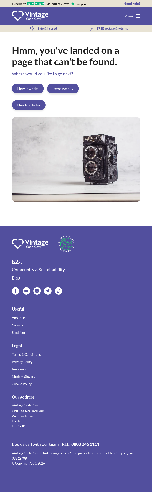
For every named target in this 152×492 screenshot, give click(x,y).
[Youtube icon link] (26, 291)
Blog (16, 278)
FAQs (17, 261)
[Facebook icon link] (15, 291)
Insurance (19, 369)
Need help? (132, 3)
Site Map (18, 333)
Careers (17, 325)
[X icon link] (48, 291)
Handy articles (28, 105)
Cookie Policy (22, 384)
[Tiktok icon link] (58, 291)
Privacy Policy (22, 362)
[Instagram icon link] (37, 291)
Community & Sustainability (38, 269)
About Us (19, 318)
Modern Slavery (23, 377)
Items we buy (62, 88)
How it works (27, 88)
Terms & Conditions (26, 354)
